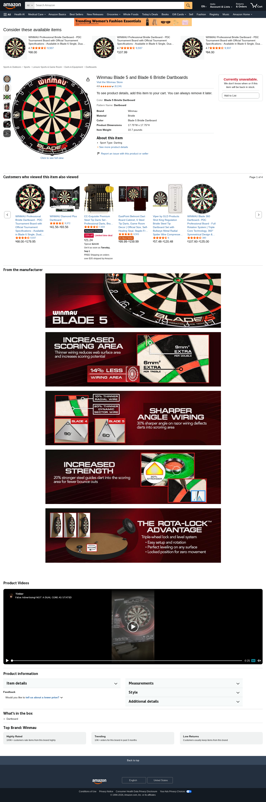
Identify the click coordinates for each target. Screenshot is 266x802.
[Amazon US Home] (99, 782)
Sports (27, 67)
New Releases (95, 14)
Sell (191, 14)
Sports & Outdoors (12, 67)
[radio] (7, 79)
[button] (7, 14)
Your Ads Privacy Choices (172, 791)
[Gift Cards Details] (185, 14)
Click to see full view (52, 157)
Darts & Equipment (73, 67)
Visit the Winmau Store (110, 82)
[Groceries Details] (120, 14)
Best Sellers (76, 14)
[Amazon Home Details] (251, 14)
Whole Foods (130, 14)
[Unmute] (259, 661)
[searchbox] (109, 5)
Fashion (201, 14)
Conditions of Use (87, 791)
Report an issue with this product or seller (124, 153)
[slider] (126, 660)
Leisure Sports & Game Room (47, 67)
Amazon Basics (57, 14)
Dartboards (91, 67)
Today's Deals (150, 14)
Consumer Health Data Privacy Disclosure (136, 791)
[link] (56, 52)
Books (165, 14)
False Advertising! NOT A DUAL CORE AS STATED (43, 597)
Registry (214, 14)
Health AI (19, 14)
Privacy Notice (106, 791)
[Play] (6, 660)
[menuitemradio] (253, 660)
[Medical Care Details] (45, 14)
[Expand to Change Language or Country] (143, 780)
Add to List (230, 95)
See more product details (113, 147)
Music (226, 14)
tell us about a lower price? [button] (43, 697)
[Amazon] (12, 5)
